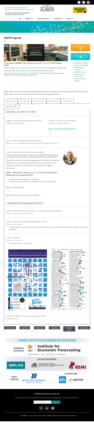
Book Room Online (80, 56)
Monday (39, 328)
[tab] (11, 101)
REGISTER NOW (80, 47)
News (69, 18)
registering (34, 172)
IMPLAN (49, 73)
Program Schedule (81, 65)
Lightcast (33, 75)
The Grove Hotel (40, 68)
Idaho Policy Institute (24, 71)
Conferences (42, 18)
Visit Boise (23, 75)
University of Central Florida (26, 73)
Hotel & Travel (80, 72)
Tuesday (54, 328)
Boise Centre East (23, 68)
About (28, 18)
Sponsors (84, 328)
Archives (57, 18)
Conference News (81, 63)
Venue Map (69, 329)
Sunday (24, 328)
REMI (42, 73)
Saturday (10, 328)
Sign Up (56, 402)
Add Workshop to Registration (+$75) (25, 203)
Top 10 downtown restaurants (21, 243)
